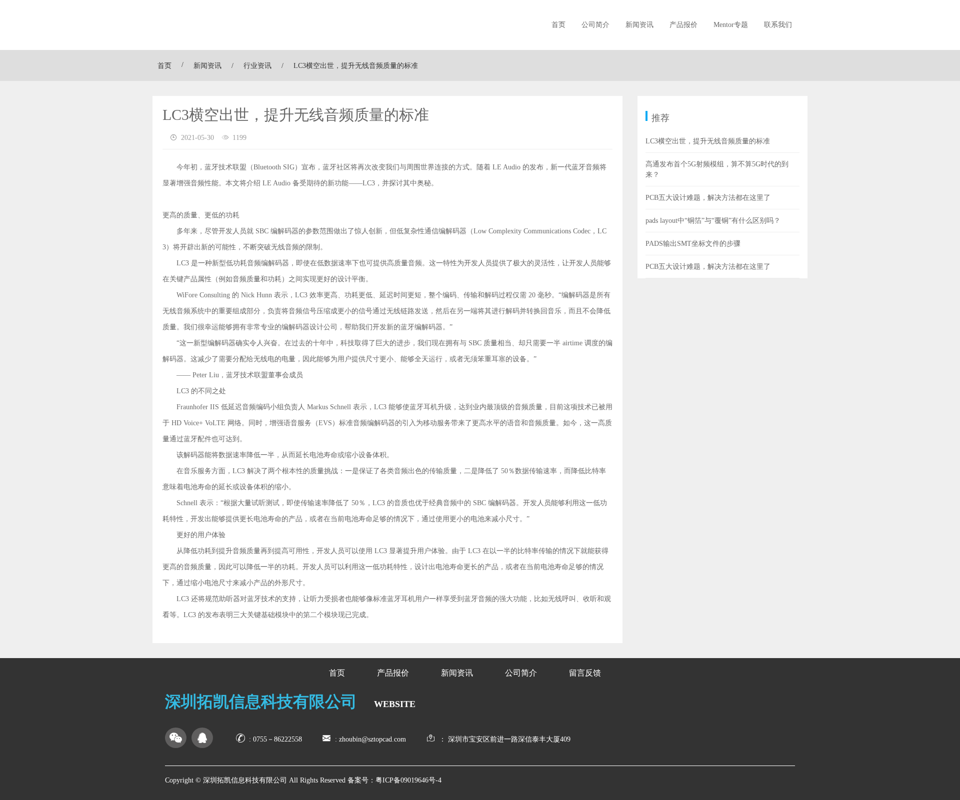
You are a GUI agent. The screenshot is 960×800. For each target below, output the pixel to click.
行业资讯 (258, 65)
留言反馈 (585, 673)
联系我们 (778, 24)
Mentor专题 (731, 24)
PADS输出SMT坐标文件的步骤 (693, 243)
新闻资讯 (640, 24)
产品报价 (684, 24)
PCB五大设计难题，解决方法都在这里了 (708, 197)
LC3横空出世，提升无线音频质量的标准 (708, 141)
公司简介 (596, 24)
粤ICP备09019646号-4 (409, 780)
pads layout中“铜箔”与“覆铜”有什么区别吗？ (713, 220)
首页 (559, 24)
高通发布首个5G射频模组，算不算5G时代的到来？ (717, 169)
